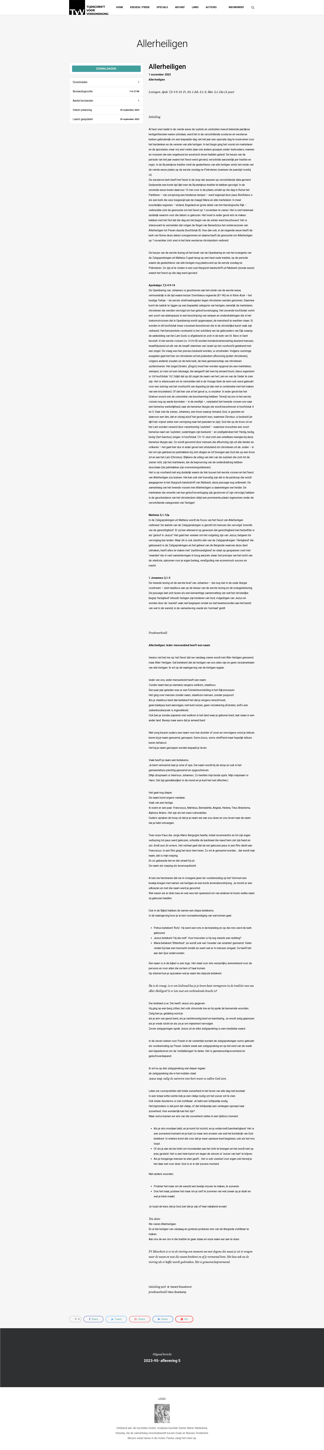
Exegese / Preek (140, 7)
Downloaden (106, 68)
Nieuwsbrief (236, 7)
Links (195, 7)
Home (119, 7)
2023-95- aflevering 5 (162, 1357)
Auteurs (211, 7)
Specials (162, 7)
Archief (180, 7)
